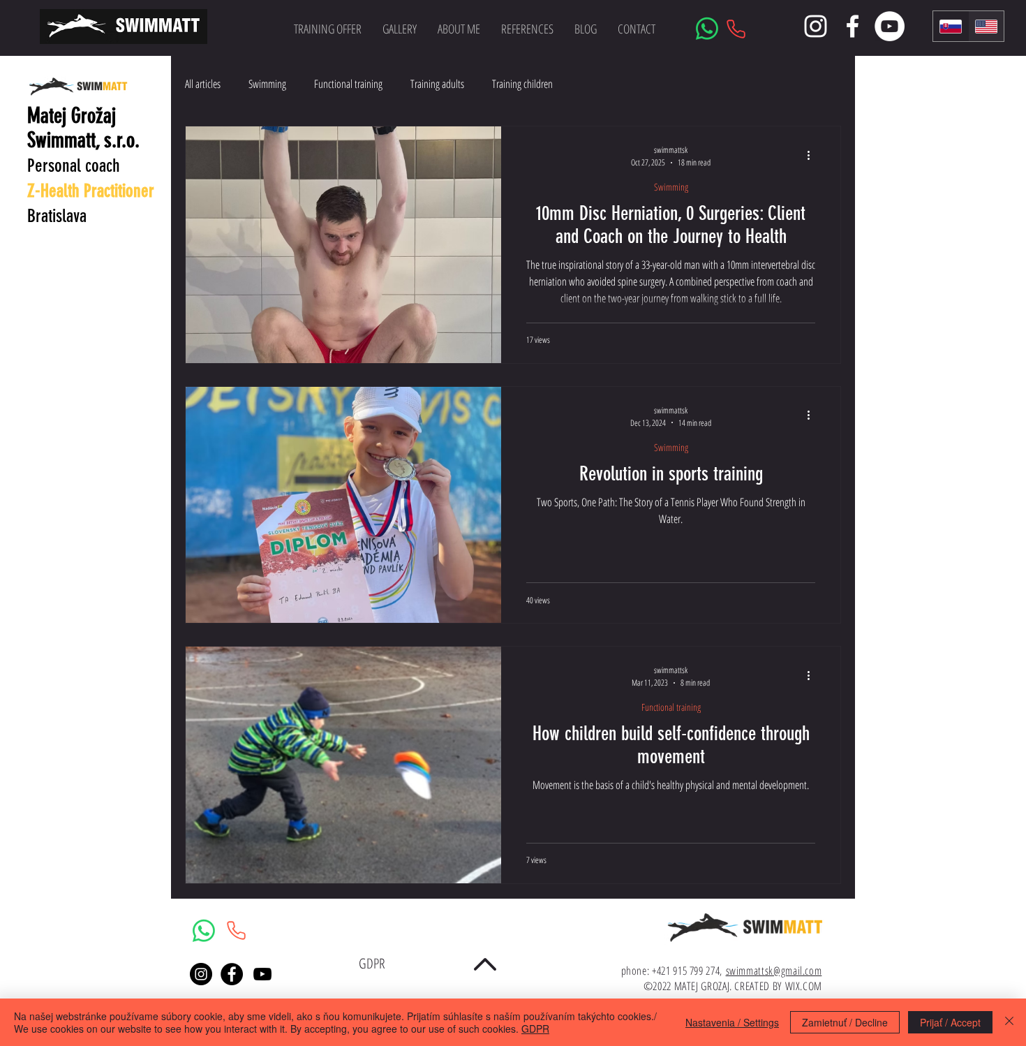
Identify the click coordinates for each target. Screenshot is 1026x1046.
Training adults (437, 84)
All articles (203, 84)
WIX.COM (803, 986)
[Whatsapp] (707, 29)
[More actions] (813, 155)
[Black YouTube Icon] (262, 974)
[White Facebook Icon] (853, 26)
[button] (399, 28)
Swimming (267, 84)
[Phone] (735, 29)
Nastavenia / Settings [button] (732, 1022)
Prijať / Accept (950, 1022)
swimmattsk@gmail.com (774, 970)
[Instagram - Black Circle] (201, 974)
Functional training (348, 84)
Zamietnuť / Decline (845, 1022)
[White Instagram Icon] (816, 26)
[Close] (1009, 1022)
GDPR (535, 1029)
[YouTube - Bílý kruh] (890, 26)
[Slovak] (950, 26)
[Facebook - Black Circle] (232, 974)
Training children (522, 84)
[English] (986, 26)
